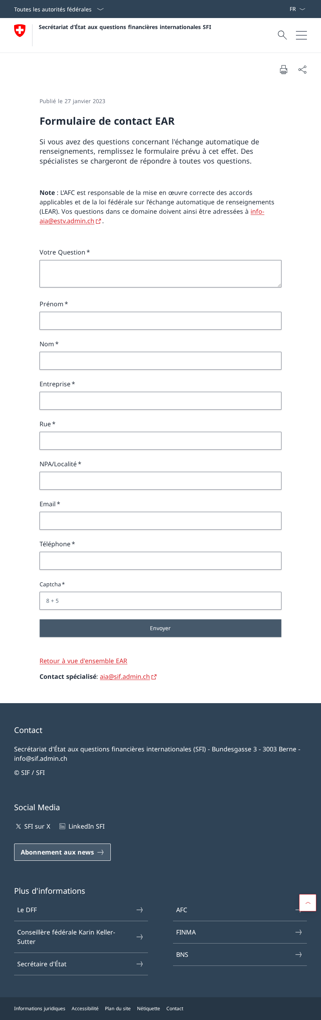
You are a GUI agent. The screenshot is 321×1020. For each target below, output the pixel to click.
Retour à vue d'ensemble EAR (83, 660)
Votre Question (62, 252)
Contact (174, 1008)
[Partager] (302, 69)
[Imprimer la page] (283, 69)
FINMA (186, 932)
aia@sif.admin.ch (125, 676)
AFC (181, 909)
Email (48, 504)
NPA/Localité (58, 464)
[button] (307, 902)
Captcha (50, 584)
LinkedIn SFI (86, 826)
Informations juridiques (39, 1008)
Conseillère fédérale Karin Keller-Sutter (66, 937)
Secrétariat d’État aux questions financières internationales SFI (125, 27)
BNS (182, 954)
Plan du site (118, 1008)
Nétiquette (148, 1008)
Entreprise (55, 384)
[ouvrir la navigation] (301, 35)
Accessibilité (85, 1008)
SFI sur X (37, 826)
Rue (45, 424)
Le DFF (27, 909)
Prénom (51, 304)
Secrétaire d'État (42, 964)
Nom (47, 344)
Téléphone (55, 544)
